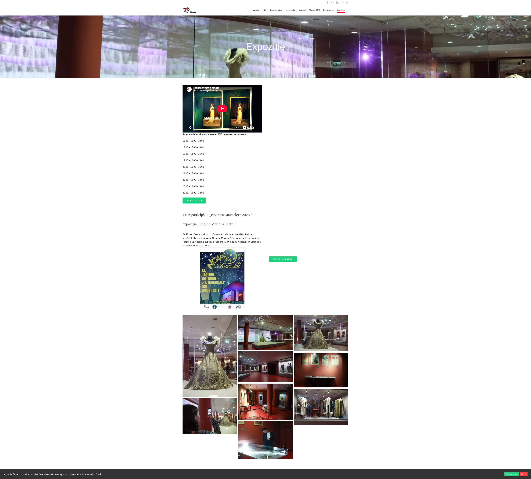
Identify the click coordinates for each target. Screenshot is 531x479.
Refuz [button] (523, 474)
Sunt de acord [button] (511, 474)
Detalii (98, 474)
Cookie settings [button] (495, 474)
